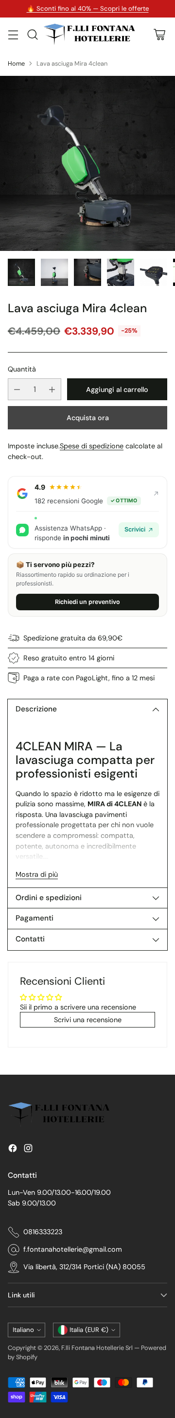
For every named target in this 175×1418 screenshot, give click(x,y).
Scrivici (134, 529)
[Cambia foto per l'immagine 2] (54, 272)
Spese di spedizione (91, 446)
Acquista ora (88, 417)
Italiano (23, 1330)
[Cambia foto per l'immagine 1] (21, 272)
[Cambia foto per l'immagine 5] (153, 272)
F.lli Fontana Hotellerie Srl (97, 1348)
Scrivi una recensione (88, 1019)
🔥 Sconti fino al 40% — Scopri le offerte (88, 8)
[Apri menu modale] (13, 34)
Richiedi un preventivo (87, 601)
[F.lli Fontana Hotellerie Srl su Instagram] (28, 1149)
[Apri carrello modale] (159, 34)
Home (16, 63)
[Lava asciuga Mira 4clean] (87, 163)
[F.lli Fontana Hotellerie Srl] (89, 34)
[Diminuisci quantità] (17, 389)
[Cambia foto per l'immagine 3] (87, 272)
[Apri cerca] (32, 34)
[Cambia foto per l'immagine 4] (120, 272)
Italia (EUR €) (89, 1330)
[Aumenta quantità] (52, 389)
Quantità (22, 369)
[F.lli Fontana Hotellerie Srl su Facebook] (12, 1149)
